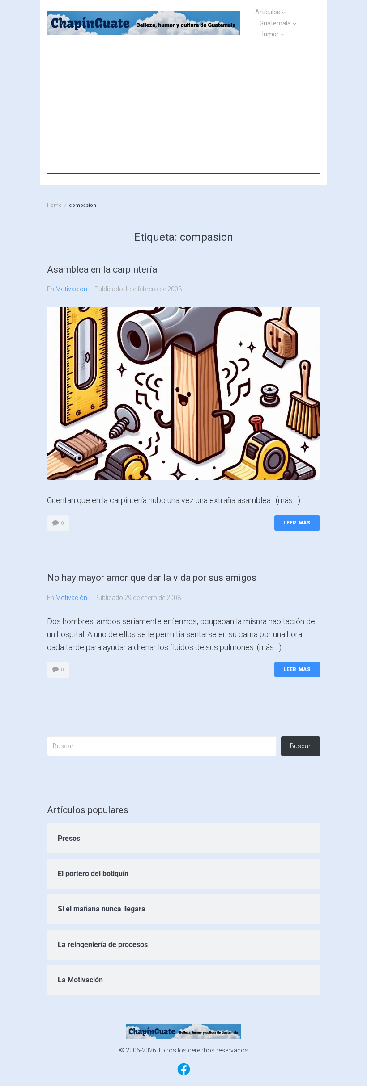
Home (54, 205)
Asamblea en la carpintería (102, 269)
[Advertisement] (183, 111)
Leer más (297, 523)
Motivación (71, 289)
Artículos (267, 12)
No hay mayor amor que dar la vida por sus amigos (151, 577)
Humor (269, 34)
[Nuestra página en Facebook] (184, 1074)
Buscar (300, 746)
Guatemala (275, 23)
